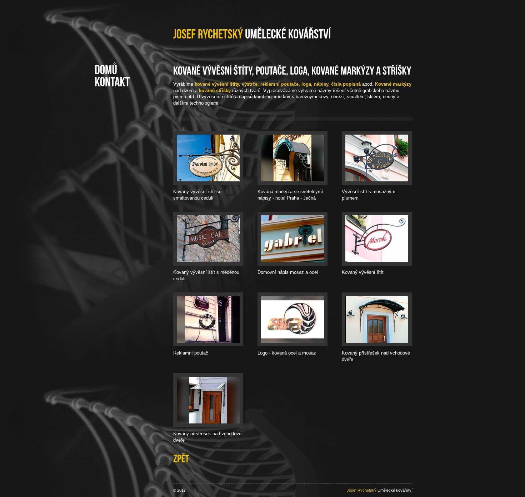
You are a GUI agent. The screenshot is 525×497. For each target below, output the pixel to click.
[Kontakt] (112, 82)
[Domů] (106, 69)
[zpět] (181, 458)
